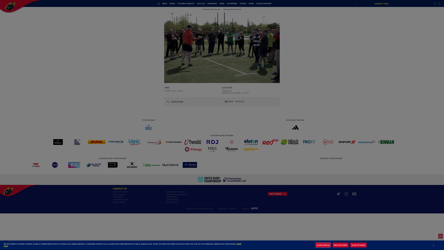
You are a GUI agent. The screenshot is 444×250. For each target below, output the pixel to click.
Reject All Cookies (340, 245)
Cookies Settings (323, 245)
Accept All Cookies (358, 245)
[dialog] (222, 245)
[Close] (433, 245)
